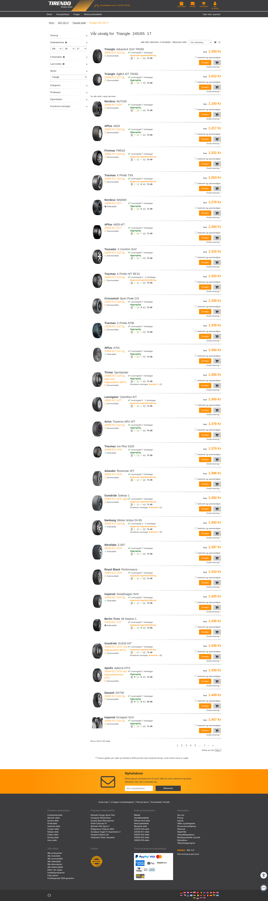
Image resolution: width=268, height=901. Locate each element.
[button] (263, 874)
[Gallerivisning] (219, 42)
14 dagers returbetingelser (122, 802)
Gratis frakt (103, 802)
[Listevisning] (215, 42)
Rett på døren (142, 802)
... (200, 745)
